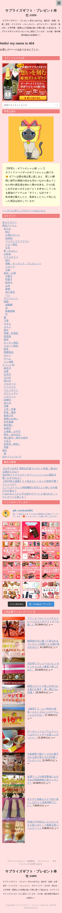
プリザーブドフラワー (17, 241)
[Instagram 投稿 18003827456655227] (51, 570)
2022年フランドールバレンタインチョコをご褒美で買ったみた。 (43, 666)
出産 (6, 371)
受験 (6, 447)
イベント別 (8, 365)
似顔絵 (8, 238)
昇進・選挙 (10, 412)
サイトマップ (43, 861)
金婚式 (7, 428)
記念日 (7, 374)
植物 (6, 301)
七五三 (7, 441)
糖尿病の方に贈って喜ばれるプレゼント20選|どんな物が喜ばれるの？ (43, 644)
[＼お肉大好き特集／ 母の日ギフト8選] (51, 590)
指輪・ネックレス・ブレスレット (23, 263)
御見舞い (8, 425)
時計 (7, 232)
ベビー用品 (11, 244)
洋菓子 (8, 276)
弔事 (6, 406)
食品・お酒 (10, 273)
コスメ (7, 327)
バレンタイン (11, 390)
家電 (6, 339)
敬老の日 (8, 415)
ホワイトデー (11, 393)
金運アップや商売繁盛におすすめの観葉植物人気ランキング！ (43, 779)
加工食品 (10, 292)
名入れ (7, 228)
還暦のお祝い (11, 418)
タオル (7, 323)
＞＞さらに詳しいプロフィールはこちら (24, 210)
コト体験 (8, 361)
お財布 (7, 254)
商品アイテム (9, 225)
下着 (6, 320)
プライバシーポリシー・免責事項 (20, 861)
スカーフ (10, 266)
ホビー (7, 355)
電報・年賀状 (11, 333)
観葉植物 (10, 311)
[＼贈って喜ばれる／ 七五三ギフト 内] (11, 550)
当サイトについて (12, 456)
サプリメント (11, 298)
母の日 (7, 380)
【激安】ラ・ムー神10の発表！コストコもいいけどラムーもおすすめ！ (43, 711)
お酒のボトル (12, 235)
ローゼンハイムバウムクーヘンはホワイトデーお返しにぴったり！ (43, 734)
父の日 (7, 377)
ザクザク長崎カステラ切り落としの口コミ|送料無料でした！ (43, 802)
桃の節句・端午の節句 (16, 437)
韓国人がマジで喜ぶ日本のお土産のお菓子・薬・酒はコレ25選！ (43, 689)
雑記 (4, 450)
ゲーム (7, 358)
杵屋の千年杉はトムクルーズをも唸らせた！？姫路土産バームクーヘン (43, 825)
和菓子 (8, 279)
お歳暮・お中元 (12, 431)
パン (7, 295)
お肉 (7, 285)
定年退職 (8, 422)
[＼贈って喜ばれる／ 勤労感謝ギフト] (51, 530)
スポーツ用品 (11, 346)
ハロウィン (10, 396)
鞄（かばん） (11, 251)
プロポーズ (10, 384)
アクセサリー (11, 257)
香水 (6, 330)
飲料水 (8, 282)
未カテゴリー (9, 222)
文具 (7, 247)
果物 (7, 289)
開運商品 (8, 352)
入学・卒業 (10, 409)
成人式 (7, 403)
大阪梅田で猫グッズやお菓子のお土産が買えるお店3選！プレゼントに (43, 757)
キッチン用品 (11, 342)
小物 (7, 270)
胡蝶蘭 (8, 304)
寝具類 (7, 336)
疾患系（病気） (12, 444)
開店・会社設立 (12, 434)
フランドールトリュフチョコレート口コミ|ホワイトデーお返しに (43, 621)
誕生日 (7, 368)
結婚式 (7, 399)
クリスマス (10, 387)
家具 (6, 349)
